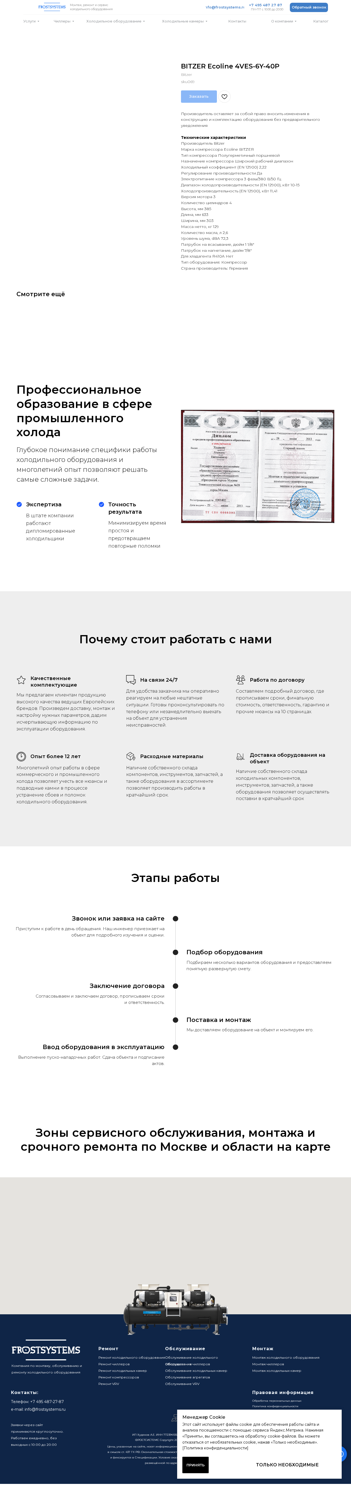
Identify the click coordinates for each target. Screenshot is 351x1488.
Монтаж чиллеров (268, 1364)
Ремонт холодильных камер (122, 1371)
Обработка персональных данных (276, 1401)
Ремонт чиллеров (114, 1364)
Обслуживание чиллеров (187, 1364)
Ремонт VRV (108, 1384)
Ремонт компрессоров (118, 1377)
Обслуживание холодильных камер (196, 1371)
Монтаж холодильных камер (276, 1371)
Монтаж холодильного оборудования (285, 1357)
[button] (309, 7)
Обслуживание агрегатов (187, 1377)
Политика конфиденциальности (275, 1406)
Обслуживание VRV (182, 1384)
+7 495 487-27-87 (47, 1401)
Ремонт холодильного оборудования (131, 1357)
